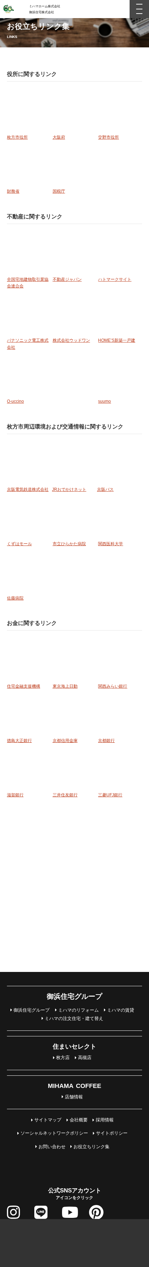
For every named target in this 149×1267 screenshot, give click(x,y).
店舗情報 (74, 1096)
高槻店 (84, 1057)
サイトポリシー (112, 1133)
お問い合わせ (51, 1146)
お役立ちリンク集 (91, 1146)
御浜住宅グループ (32, 1010)
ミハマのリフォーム (78, 1010)
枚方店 (63, 1057)
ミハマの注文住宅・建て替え (74, 1018)
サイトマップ (47, 1119)
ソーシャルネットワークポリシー (54, 1133)
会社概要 (79, 1119)
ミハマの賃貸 (120, 1010)
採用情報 (105, 1119)
